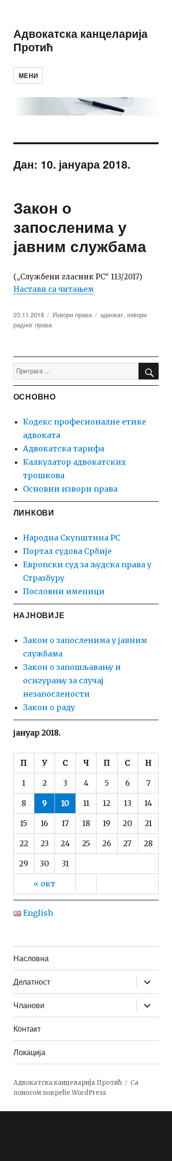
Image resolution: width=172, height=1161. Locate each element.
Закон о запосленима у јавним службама (79, 226)
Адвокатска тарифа (63, 448)
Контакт (27, 1028)
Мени (28, 75)
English (37, 913)
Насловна (31, 958)
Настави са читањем (53, 289)
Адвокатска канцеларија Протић (80, 40)
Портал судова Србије (67, 551)
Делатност (31, 981)
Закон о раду (49, 707)
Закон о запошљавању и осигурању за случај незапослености (72, 680)
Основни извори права (70, 489)
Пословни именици (64, 591)
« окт (44, 883)
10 (65, 803)
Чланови (28, 1005)
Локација (29, 1052)
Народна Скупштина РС (71, 537)
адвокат (111, 314)
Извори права (72, 314)
